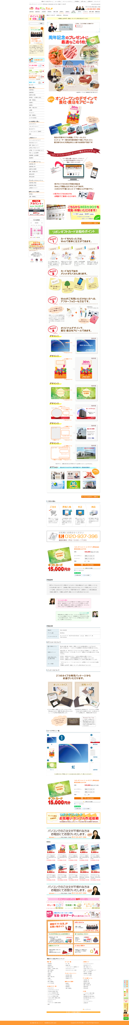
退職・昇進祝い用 (87, 984)
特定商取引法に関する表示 (89, 996)
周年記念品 (65, 15)
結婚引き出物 (50, 966)
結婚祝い (49, 975)
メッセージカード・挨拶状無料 (34, 79)
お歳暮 (49, 978)
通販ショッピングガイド (88, 994)
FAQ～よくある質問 (88, 971)
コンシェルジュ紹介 (88, 975)
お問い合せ (83, 1)
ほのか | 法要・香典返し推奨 (54, 997)
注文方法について (87, 965)
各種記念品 (59, 15)
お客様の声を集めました (33, 250)
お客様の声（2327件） (33, 62)
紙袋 (48, 1004)
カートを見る (58, 1)
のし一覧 (67, 963)
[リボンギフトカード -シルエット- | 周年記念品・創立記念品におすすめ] (84, 848)
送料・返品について (88, 966)
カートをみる (86, 999)
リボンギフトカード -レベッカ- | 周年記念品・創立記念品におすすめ (62, 856)
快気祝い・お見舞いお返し (53, 968)
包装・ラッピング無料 (33, 73)
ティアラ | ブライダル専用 (54, 994)
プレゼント (50, 979)
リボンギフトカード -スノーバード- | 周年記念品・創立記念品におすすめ (62, 876)
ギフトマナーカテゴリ (95, 4)
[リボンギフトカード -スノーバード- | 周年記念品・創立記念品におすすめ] (62, 868)
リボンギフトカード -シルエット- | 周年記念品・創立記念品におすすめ (84, 856)
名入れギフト (50, 1001)
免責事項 (31, 157)
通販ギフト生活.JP (51, 15)
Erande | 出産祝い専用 (53, 991)
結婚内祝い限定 (69, 976)
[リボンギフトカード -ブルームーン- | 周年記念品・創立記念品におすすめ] (73, 868)
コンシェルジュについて (88, 963)
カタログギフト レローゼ (54, 989)
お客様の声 (90, 1)
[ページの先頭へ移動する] (73, 1012)
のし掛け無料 (31, 68)
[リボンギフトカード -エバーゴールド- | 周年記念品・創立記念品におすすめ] (95, 868)
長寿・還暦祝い (51, 981)
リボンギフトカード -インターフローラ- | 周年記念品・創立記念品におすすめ (84, 876)
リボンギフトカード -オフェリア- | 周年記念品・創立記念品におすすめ (51, 876)
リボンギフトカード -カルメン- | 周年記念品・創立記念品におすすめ (73, 856)
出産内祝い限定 (69, 975)
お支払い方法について (88, 968)
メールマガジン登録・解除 (89, 993)
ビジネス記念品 (51, 983)
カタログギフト (51, 988)
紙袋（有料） (31, 84)
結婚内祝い (50, 965)
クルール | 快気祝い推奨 (53, 996)
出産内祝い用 (86, 980)
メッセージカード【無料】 (35, 131)
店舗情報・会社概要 (88, 973)
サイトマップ (97, 1)
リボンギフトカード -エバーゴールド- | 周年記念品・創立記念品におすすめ (95, 876)
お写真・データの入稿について (90, 970)
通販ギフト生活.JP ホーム (47, 1)
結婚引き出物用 (87, 983)
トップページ (87, 1009)
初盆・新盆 (50, 971)
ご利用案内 (76, 1)
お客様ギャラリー (69, 978)
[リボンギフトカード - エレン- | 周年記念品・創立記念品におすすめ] (51, 848)
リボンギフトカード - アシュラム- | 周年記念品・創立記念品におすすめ (95, 856)
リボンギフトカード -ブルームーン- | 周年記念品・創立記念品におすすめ (73, 876)
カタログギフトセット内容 (71, 970)
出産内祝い (50, 963)
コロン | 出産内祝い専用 (53, 993)
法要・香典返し (51, 970)
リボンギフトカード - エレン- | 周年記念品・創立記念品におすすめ (51, 856)
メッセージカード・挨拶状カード (72, 966)
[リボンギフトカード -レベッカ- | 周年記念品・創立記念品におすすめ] (62, 848)
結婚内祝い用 (86, 981)
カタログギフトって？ (70, 968)
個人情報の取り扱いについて (89, 997)
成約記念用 (86, 986)
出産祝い (49, 973)
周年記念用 (86, 988)
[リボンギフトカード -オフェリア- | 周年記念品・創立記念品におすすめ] (51, 868)
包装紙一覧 (68, 965)
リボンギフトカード (52, 999)
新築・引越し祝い (51, 976)
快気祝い (67, 983)
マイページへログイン (67, 1)
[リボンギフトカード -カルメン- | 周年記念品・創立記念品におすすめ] (73, 848)
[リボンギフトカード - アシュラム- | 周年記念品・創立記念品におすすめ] (95, 848)
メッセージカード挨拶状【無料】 (54, 1002)
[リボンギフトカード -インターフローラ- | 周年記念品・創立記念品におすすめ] (84, 868)
